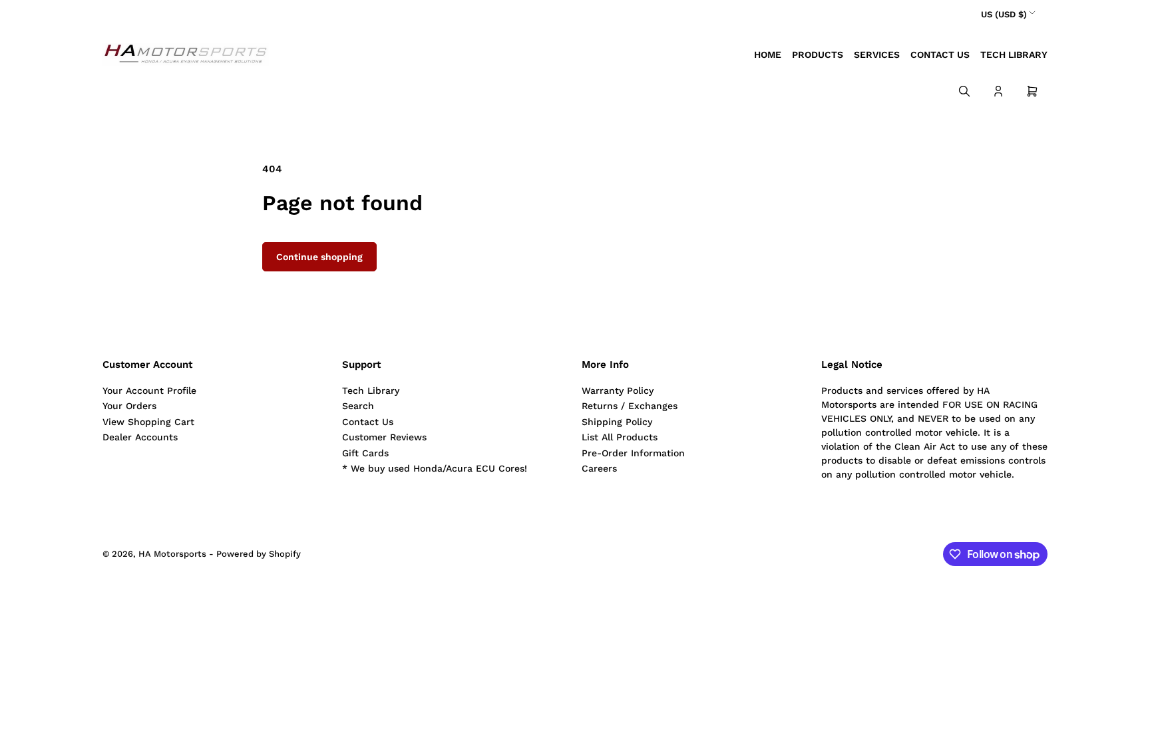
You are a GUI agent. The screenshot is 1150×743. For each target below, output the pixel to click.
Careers (599, 468)
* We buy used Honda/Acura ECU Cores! (434, 468)
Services (877, 54)
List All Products (620, 437)
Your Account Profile (149, 390)
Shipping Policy (617, 421)
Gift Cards (365, 453)
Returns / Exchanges (629, 405)
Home (767, 54)
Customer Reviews (384, 437)
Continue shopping (319, 256)
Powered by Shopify (258, 554)
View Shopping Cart (148, 421)
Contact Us (940, 54)
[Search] (964, 91)
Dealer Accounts (140, 437)
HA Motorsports (172, 554)
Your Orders (129, 405)
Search (358, 405)
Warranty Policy (618, 390)
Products (817, 54)
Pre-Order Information (633, 453)
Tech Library (1014, 54)
